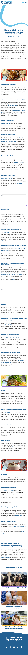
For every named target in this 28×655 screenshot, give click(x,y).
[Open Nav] (23, 2)
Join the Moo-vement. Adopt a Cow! (14, 588)
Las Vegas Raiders (5, 273)
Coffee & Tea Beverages (11, 555)
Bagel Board (6, 232)
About (3, 644)
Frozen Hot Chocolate (8, 490)
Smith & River (8, 412)
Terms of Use (23, 644)
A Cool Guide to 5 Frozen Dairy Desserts (14, 607)
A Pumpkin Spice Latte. (7, 178)
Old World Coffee (5, 557)
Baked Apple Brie (12, 105)
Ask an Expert (14, 644)
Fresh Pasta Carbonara (18, 412)
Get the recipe (18, 515)
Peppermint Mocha (18, 162)
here (13, 279)
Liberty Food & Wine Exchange (8, 141)
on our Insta (19, 183)
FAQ (8, 644)
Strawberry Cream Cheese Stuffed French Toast (12, 278)
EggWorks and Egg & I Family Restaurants (11, 274)
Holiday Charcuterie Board (12, 337)
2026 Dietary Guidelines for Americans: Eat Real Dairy (14, 627)
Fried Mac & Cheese (10, 325)
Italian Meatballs (12, 429)
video (2, 241)
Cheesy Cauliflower (6, 123)
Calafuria (7, 528)
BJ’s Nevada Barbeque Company (14, 252)
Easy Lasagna (15, 446)
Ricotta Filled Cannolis (18, 526)
